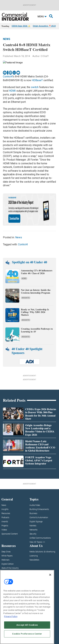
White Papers (7, 556)
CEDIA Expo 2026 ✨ (21, 26)
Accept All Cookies (27, 625)
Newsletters (34, 560)
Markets (33, 526)
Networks (34, 530)
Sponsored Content (9, 534)
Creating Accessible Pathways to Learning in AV (37, 330)
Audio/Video (35, 505)
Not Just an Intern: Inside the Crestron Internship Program (35, 291)
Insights (26, 298)
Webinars (5, 560)
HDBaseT (37, 80)
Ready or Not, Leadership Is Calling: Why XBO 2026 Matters (35, 312)
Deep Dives (6, 552)
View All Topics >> (37, 542)
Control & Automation (39, 518)
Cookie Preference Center (27, 634)
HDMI (12, 90)
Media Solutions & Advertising (42, 552)
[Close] (50, 574)
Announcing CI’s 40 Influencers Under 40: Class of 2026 (36, 272)
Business (33, 513)
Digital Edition (7, 564)
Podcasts (5, 518)
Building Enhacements (39, 509)
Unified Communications (40, 538)
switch (35, 87)
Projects (4, 526)
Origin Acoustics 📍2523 (44, 26)
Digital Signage (36, 522)
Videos (4, 530)
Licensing (34, 556)
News (6, 39)
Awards (4, 522)
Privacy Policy (10, 616)
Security (33, 534)
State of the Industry (10, 568)
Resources (5, 513)
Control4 (8, 76)
